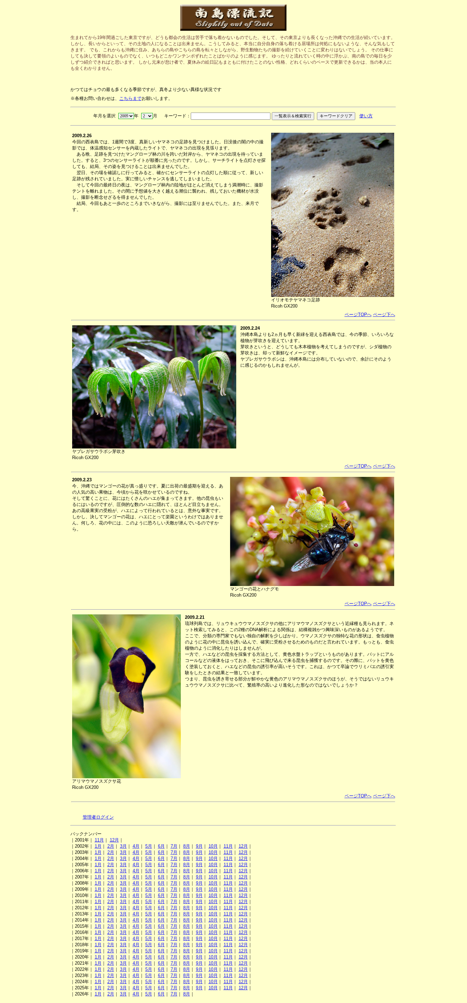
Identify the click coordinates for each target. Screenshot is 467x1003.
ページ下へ (384, 314)
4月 (136, 846)
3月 (123, 846)
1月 (98, 846)
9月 (199, 846)
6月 (161, 846)
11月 (99, 840)
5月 (148, 846)
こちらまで (130, 98)
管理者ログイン (98, 817)
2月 (110, 846)
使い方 (366, 115)
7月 (174, 846)
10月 (213, 846)
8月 (186, 846)
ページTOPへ (358, 314)
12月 (114, 840)
